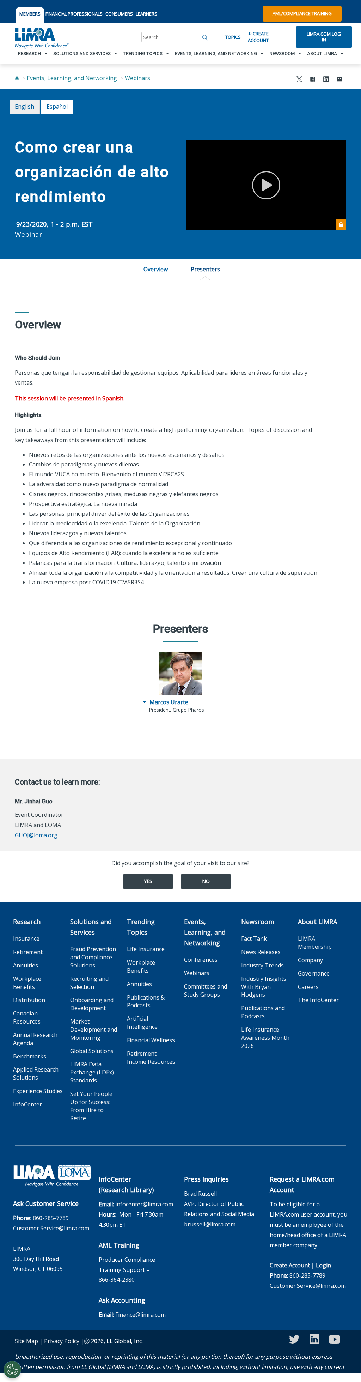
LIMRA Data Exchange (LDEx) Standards (92, 1072)
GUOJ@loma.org (36, 835)
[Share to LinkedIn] (326, 79)
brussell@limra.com (209, 1224)
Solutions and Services (91, 926)
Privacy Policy (61, 1341)
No (206, 881)
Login (323, 1265)
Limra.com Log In (324, 37)
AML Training (119, 1245)
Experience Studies (38, 1091)
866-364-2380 (117, 1280)
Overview (155, 269)
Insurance (26, 938)
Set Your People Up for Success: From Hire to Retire (91, 1106)
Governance (314, 973)
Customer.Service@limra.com (51, 1228)
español (57, 106)
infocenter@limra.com (144, 1204)
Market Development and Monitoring (93, 1030)
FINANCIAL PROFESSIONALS (74, 14)
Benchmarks (29, 1056)
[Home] (17, 78)
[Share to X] (299, 79)
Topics (233, 37)
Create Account (258, 36)
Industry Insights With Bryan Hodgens (263, 987)
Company (310, 960)
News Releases (261, 952)
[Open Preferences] (12, 1369)
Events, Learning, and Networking (72, 78)
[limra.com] (41, 37)
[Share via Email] (339, 79)
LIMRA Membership (315, 942)
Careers (308, 987)
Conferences (201, 960)
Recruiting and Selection (89, 983)
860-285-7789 (51, 1218)
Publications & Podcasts (146, 1001)
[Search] (205, 37)
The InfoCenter (318, 1000)
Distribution (29, 1000)
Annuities (25, 965)
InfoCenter (27, 1104)
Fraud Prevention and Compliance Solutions (93, 957)
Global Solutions (92, 1051)
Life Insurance (146, 949)
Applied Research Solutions (36, 1073)
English (24, 106)
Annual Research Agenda (35, 1039)
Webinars (137, 78)
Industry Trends (262, 965)
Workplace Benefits (27, 983)
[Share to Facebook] (312, 79)
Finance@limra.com (140, 1314)
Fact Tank (254, 938)
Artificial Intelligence (142, 1023)
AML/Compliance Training (302, 13)
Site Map (26, 1341)
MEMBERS (30, 14)
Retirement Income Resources (151, 1058)
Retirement (28, 952)
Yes (148, 881)
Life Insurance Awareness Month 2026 (265, 1038)
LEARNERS (146, 14)
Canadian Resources (27, 1017)
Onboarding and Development (92, 1004)
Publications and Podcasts (263, 1012)
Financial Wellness (151, 1040)
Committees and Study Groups (205, 990)
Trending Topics (141, 926)
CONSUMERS (119, 14)
